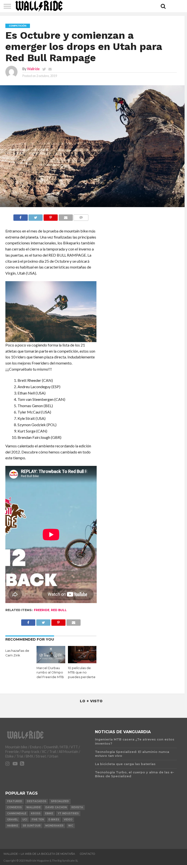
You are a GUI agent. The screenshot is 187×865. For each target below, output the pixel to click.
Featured (14, 801)
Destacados (36, 801)
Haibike (12, 825)
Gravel (12, 819)
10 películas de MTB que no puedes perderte (81, 672)
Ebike (49, 813)
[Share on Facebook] (20, 216)
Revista (77, 807)
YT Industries (68, 813)
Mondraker (54, 825)
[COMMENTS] (81, 216)
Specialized (60, 801)
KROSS (35, 813)
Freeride (41, 610)
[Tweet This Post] (35, 216)
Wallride (33, 69)
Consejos (14, 807)
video (68, 819)
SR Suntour (32, 825)
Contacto (87, 853)
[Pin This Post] (50, 216)
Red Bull (59, 610)
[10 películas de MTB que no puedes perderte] (82, 661)
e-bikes (53, 819)
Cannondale (16, 813)
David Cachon (56, 807)
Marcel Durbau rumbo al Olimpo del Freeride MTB (50, 672)
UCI (24, 819)
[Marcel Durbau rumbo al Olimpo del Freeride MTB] (51, 661)
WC (70, 825)
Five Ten (38, 819)
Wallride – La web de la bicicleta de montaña (39, 853)
